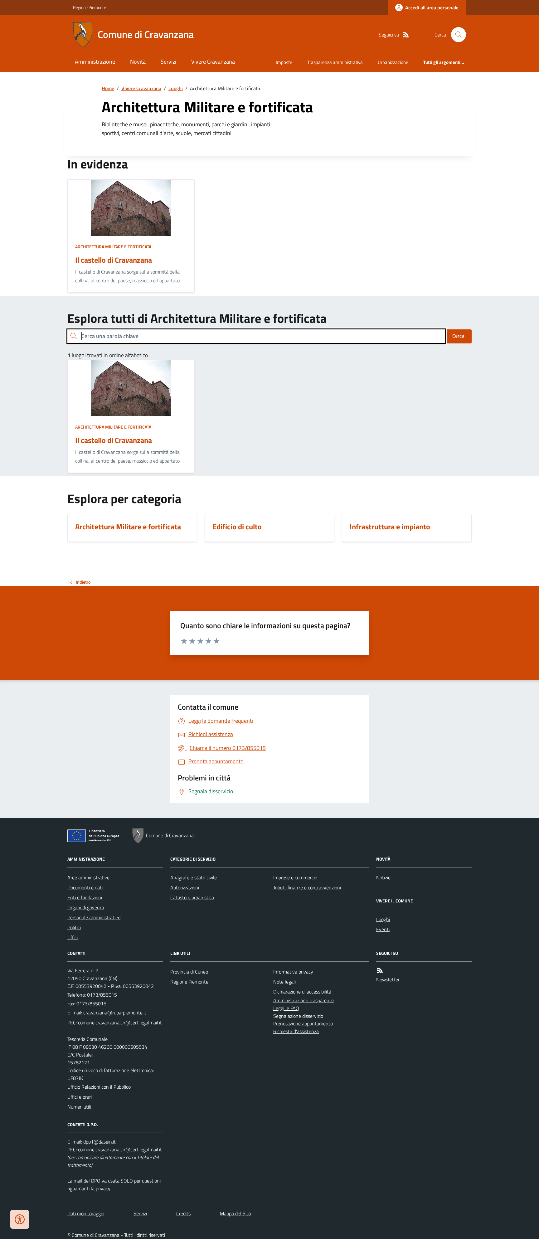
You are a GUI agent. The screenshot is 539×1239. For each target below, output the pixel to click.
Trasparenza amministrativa (335, 62)
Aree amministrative (88, 877)
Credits (183, 1213)
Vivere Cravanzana (213, 61)
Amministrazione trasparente (303, 1000)
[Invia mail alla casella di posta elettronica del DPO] (99, 1142)
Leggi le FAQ (286, 1008)
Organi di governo (85, 907)
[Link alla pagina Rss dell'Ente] (380, 970)
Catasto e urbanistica (192, 897)
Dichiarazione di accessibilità (302, 991)
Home (108, 88)
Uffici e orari (79, 1097)
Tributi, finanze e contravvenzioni (307, 887)
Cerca (458, 335)
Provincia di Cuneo (189, 971)
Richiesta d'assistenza (296, 1031)
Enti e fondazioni (84, 897)
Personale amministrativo (93, 917)
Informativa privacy (293, 971)
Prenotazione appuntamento (303, 1023)
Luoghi (175, 88)
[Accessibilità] (20, 1219)
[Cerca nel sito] (456, 34)
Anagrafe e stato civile (193, 877)
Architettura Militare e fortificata (113, 246)
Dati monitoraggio (85, 1213)
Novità (138, 61)
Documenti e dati (85, 887)
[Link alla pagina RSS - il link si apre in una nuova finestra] (406, 35)
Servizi (168, 61)
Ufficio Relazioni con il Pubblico (99, 1087)
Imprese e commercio (295, 877)
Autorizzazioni (184, 887)
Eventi (383, 929)
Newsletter (388, 979)
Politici (74, 927)
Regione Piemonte (89, 7)
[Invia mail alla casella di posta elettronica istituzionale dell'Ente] (114, 1013)
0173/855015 (102, 994)
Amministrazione (95, 61)
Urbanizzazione (393, 62)
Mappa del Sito (235, 1213)
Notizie (383, 877)
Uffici (72, 937)
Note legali (284, 981)
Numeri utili (79, 1106)
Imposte (284, 62)
